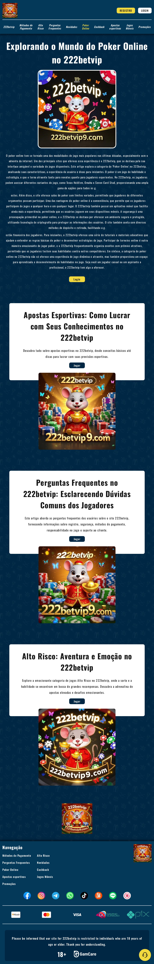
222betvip (8, 27)
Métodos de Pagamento (25, 26)
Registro (126, 10)
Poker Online (85, 26)
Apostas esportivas (115, 26)
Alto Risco (40, 26)
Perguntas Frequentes (54, 26)
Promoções (144, 27)
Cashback (99, 27)
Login (145, 10)
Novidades (71, 27)
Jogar (77, 365)
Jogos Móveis (130, 26)
